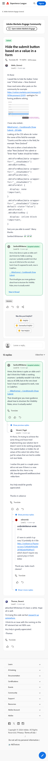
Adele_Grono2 (16, 65)
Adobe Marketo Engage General (14, 12)
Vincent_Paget (21, 430)
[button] (13, 60)
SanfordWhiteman (20, 246)
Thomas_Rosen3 (17, 601)
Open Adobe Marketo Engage (23, 28)
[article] (24, 391)
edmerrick (25, 520)
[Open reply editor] (24, 345)
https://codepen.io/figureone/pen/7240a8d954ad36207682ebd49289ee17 (28, 546)
